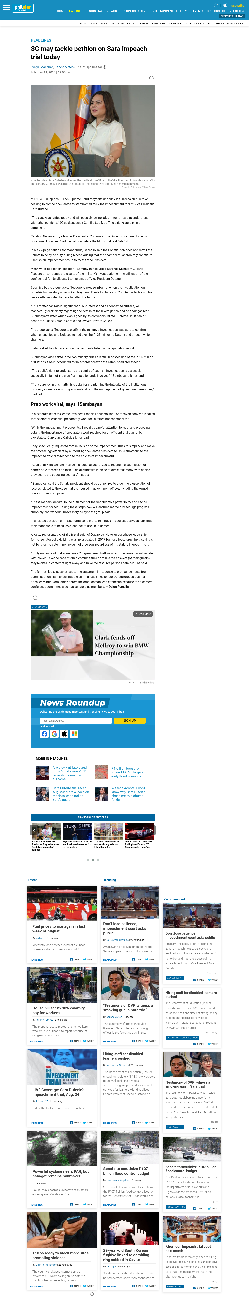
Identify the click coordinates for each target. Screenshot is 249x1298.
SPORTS (143, 11)
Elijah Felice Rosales (46, 1264)
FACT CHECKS (216, 23)
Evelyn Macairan (42, 67)
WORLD (115, 11)
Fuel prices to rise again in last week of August (58, 928)
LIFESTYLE (183, 11)
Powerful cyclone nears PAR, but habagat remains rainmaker (60, 1173)
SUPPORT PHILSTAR (232, 16)
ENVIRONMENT (236, 23)
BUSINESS (129, 11)
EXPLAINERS (197, 23)
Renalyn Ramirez (44, 1019)
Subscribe (237, 5)
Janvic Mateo (64, 67)
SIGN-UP (129, 720)
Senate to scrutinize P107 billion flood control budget (126, 1171)
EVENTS (198, 11)
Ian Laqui (111, 1266)
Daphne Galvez (114, 1017)
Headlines (41, 40)
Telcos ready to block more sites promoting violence (60, 1255)
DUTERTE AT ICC (127, 23)
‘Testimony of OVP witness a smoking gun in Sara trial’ (128, 1007)
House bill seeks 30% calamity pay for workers (58, 1010)
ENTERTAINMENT (162, 11)
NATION (103, 11)
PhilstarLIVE (42, 1101)
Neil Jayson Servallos (117, 940)
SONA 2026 (107, 23)
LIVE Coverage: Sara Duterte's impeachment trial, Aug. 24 (58, 1092)
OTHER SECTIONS (233, 11)
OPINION (90, 11)
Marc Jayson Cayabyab (118, 1180)
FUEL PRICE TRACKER (152, 23)
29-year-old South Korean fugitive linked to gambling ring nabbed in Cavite (126, 1255)
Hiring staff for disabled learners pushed (123, 1056)
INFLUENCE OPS (177, 23)
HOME (61, 11)
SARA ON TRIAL (89, 23)
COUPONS (213, 11)
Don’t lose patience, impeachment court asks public (124, 928)
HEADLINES (74, 11)
